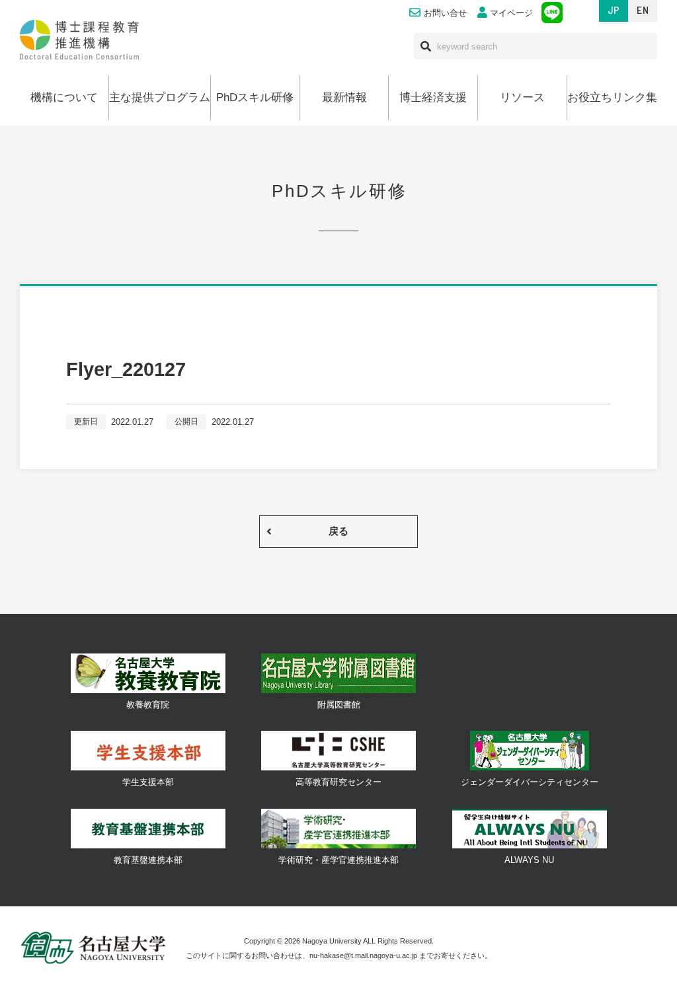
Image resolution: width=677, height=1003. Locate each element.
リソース (522, 97)
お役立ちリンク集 (612, 97)
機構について (64, 97)
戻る (338, 531)
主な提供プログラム (159, 97)
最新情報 (344, 97)
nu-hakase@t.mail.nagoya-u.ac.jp (363, 955)
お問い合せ (445, 13)
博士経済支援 (433, 97)
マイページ (511, 13)
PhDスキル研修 (255, 97)
